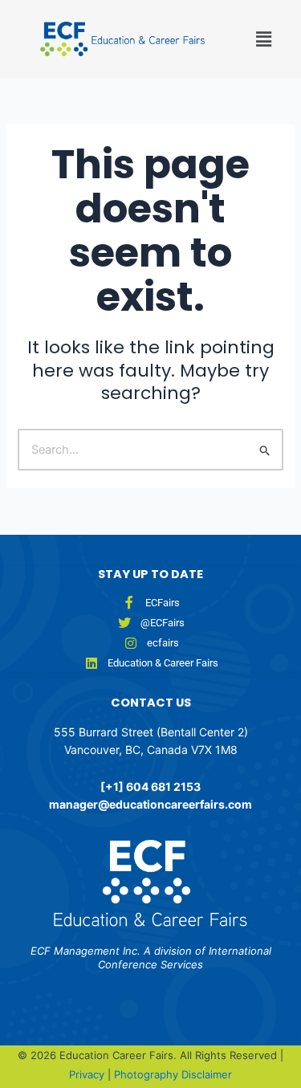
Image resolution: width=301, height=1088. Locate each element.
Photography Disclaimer (173, 1074)
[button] (245, 39)
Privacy (88, 1074)
